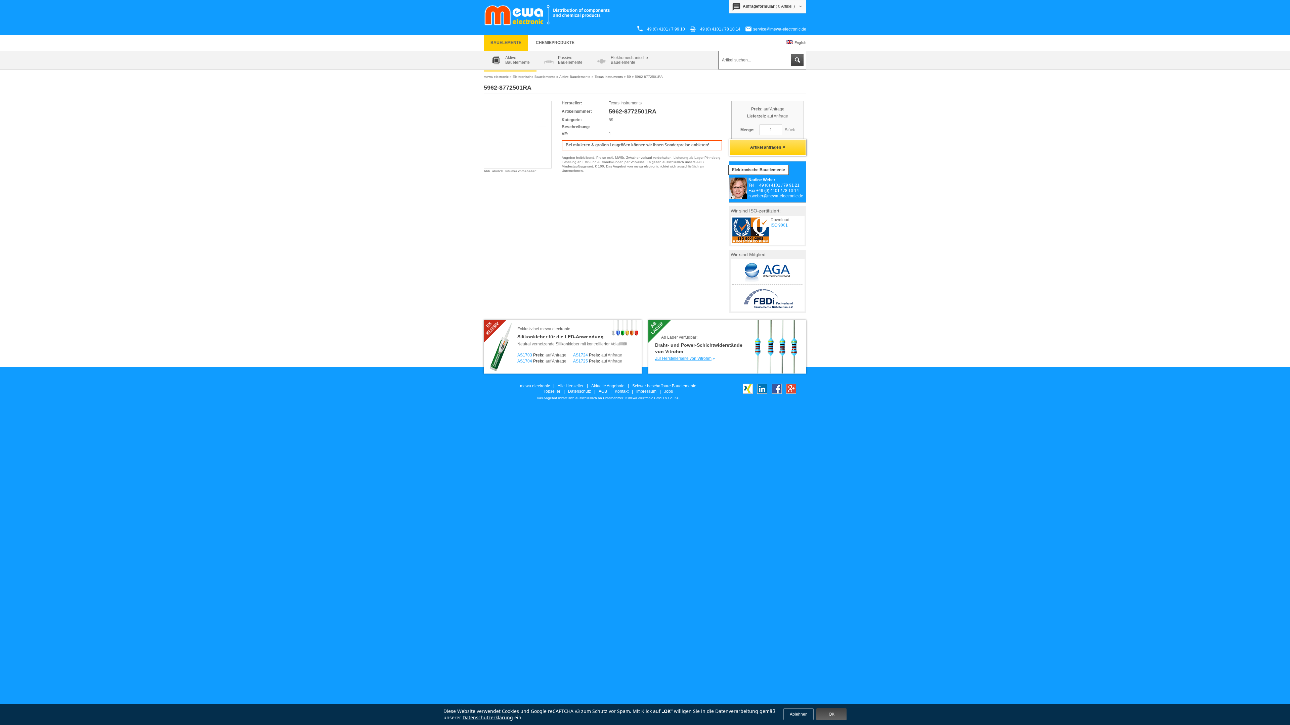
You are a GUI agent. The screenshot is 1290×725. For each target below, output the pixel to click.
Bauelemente (505, 42)
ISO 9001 (779, 225)
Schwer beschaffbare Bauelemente (664, 386)
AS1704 (524, 361)
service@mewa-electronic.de (779, 29)
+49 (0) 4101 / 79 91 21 (778, 185)
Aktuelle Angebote (608, 386)
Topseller (552, 391)
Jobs (668, 391)
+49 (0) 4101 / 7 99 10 (665, 29)
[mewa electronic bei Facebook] (776, 392)
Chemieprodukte (555, 42)
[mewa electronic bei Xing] (748, 392)
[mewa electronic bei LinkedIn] (762, 392)
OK (831, 714)
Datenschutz (579, 391)
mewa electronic (535, 386)
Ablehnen (799, 714)
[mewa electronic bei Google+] (791, 392)
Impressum (646, 391)
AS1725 (580, 361)
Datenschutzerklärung (488, 717)
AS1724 (580, 355)
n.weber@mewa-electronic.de (775, 196)
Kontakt (622, 391)
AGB (603, 391)
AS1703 (524, 355)
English (800, 43)
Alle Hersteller (571, 386)
